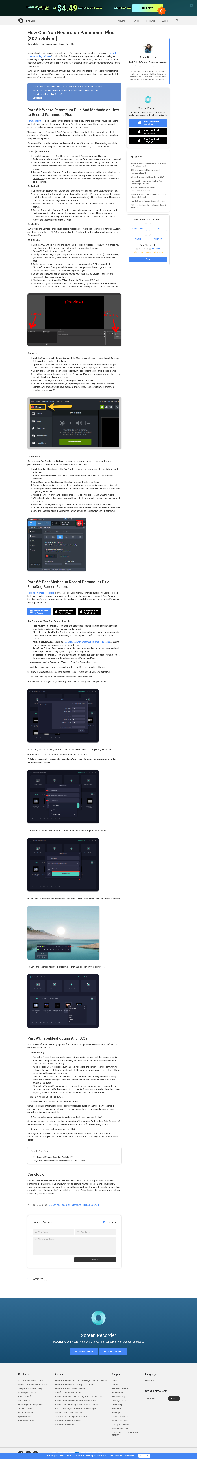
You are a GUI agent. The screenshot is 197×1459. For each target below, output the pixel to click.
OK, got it (144, 1456)
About (115, 1380)
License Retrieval (120, 1416)
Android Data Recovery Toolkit (32, 1384)
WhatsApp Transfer (27, 1392)
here (120, 1456)
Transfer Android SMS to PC (68, 1392)
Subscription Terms (121, 1428)
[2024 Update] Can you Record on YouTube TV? (53, 1157)
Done (148, 259)
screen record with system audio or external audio (86, 642)
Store (136, 21)
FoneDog (29, 20)
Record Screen (39, 1205)
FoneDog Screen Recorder (40, 593)
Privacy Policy (118, 1396)
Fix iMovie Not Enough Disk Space (71, 1416)
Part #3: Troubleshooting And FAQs (48, 94)
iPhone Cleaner (25, 1408)
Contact (116, 1384)
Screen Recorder (26, 1420)
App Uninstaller (25, 1416)
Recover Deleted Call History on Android (74, 1384)
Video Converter (25, 1412)
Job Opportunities (120, 1424)
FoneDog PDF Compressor (30, 1404)
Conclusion (37, 98)
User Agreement (119, 1400)
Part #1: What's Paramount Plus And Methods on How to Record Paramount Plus (67, 87)
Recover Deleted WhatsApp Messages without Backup (81, 1380)
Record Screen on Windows (68, 1420)
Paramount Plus (34, 121)
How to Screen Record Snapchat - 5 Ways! (149, 201)
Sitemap (116, 1412)
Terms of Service (120, 1388)
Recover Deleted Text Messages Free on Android (78, 1396)
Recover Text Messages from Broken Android (76, 1404)
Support (165, 21)
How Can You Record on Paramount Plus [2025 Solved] (73, 1205)
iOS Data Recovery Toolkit (30, 1380)
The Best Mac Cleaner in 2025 (69, 1412)
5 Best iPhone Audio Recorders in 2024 (147, 177)
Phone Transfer (25, 1396)
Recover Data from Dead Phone (70, 1388)
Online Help (117, 1404)
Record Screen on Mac (65, 1424)
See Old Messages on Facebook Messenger (75, 1408)
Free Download (86, 1351)
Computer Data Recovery (30, 1388)
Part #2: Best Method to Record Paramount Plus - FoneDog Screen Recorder (65, 90)
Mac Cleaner (24, 1400)
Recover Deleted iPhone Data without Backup (76, 1400)
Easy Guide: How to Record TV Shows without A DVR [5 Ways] (59, 1161)
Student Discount (120, 1420)
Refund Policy (118, 1392)
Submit (95, 1259)
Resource (150, 21)
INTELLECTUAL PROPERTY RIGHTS (125, 1434)
